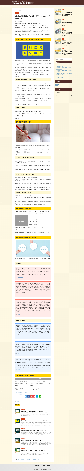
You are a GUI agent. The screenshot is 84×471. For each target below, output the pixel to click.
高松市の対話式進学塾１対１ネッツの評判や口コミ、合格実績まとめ (35, 420)
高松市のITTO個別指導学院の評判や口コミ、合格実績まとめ (33, 430)
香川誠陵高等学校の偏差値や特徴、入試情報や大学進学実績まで (67, 43)
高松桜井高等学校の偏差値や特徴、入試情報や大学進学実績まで (67, 53)
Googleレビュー (20, 277)
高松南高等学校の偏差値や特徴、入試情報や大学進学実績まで (67, 24)
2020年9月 (57, 85)
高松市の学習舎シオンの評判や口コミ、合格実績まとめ (28, 459)
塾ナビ (19, 353)
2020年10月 (57, 84)
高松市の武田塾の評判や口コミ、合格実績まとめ (31, 440)
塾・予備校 (17, 401)
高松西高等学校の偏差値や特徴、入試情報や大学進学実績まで (67, 34)
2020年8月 (57, 86)
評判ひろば (19, 314)
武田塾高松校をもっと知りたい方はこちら (23, 394)
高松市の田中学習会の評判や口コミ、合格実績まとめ (32, 411)
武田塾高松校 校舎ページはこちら (22, 392)
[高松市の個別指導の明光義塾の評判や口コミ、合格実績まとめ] (37, 396)
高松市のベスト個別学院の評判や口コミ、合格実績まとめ (33, 450)
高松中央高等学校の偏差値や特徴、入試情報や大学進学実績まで (67, 14)
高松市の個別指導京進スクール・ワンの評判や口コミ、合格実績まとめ (31, 458)
